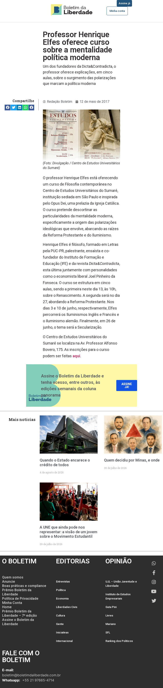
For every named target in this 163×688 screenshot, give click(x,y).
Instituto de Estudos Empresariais (118, 596)
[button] (7, 107)
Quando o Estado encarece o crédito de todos (65, 462)
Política (61, 590)
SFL (107, 632)
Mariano (110, 624)
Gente (60, 624)
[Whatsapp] (154, 563)
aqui (76, 356)
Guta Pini (111, 607)
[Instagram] (154, 582)
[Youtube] (154, 591)
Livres (109, 615)
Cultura (60, 615)
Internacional (64, 641)
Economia (62, 598)
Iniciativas (62, 632)
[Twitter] (154, 600)
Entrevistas (63, 581)
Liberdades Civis (66, 607)
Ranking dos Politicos (119, 641)
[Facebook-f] (154, 572)
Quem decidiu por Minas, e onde (132, 460)
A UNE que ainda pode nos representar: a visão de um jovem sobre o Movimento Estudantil (68, 532)
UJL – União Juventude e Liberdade (121, 583)
